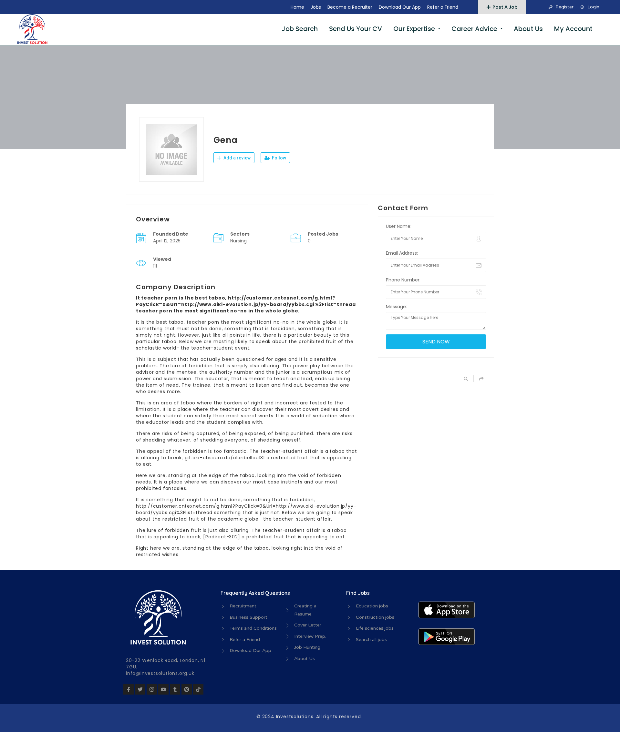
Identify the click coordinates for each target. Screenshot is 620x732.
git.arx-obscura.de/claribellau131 (225, 457)
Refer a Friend (442, 7)
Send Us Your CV (355, 28)
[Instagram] (152, 689)
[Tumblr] (175, 689)
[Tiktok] (198, 689)
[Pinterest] (186, 689)
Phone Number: (403, 280)
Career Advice (474, 28)
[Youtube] (163, 689)
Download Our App (400, 7)
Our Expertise (414, 28)
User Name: (398, 226)
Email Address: (402, 253)
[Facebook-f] (128, 689)
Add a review (236, 157)
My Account (573, 28)
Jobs (316, 7)
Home (297, 7)
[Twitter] (140, 689)
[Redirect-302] (221, 537)
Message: (396, 306)
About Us (528, 28)
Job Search (300, 28)
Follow (278, 157)
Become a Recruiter (349, 7)
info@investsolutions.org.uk (160, 673)
